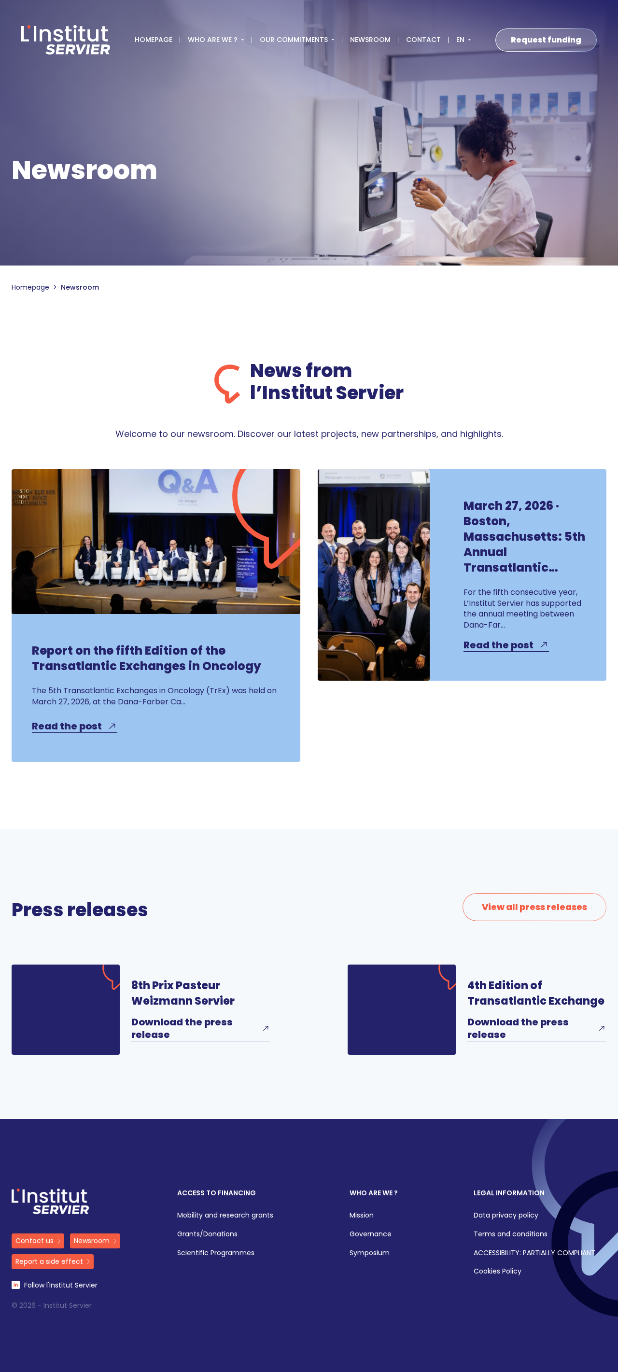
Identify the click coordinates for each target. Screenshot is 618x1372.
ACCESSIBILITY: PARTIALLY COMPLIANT (534, 1253)
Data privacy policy (506, 1215)
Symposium (370, 1253)
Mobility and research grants (225, 1215)
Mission (362, 1215)
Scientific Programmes (216, 1253)
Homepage (153, 39)
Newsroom (370, 39)
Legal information (509, 1193)
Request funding (546, 39)
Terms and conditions (511, 1234)
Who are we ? (374, 1193)
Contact (423, 39)
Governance (371, 1234)
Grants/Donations (207, 1234)
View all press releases (534, 907)
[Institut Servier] (65, 40)
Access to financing (216, 1193)
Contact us (34, 1241)
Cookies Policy (497, 1271)
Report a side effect (49, 1261)
